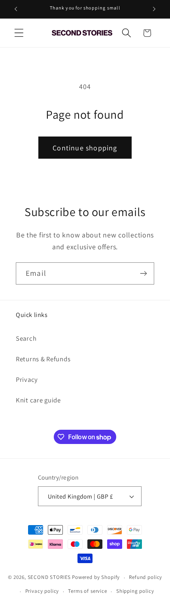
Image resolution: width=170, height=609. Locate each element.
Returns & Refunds (43, 359)
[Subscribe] (143, 273)
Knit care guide (38, 400)
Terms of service (87, 591)
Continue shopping (85, 147)
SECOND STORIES (49, 577)
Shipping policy (135, 591)
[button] (19, 33)
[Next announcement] (154, 9)
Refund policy (145, 577)
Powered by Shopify (96, 577)
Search (26, 338)
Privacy (27, 379)
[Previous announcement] (16, 9)
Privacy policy (42, 591)
